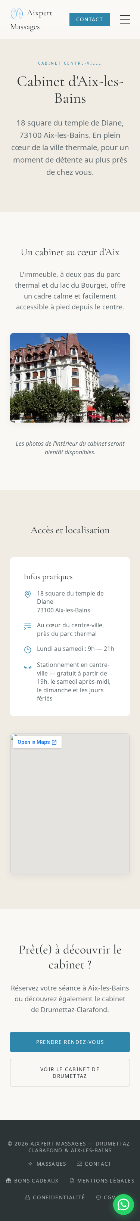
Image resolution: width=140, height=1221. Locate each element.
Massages (51, 1163)
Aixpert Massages (31, 19)
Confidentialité (59, 1197)
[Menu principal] (124, 19)
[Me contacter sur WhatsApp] (123, 1204)
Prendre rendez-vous (70, 1042)
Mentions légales (105, 1180)
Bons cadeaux (36, 1180)
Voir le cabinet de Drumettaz (70, 1072)
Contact (89, 19)
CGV (109, 1197)
